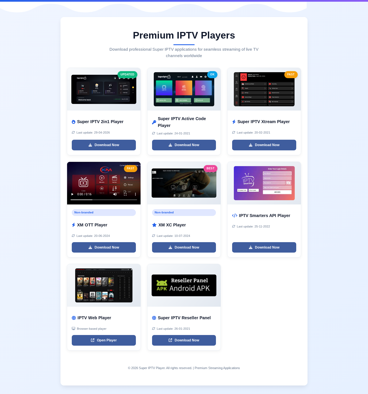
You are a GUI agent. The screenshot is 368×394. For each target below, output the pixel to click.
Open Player (106, 340)
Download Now (106, 145)
